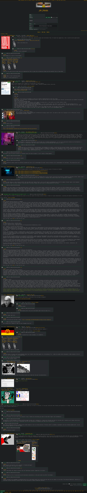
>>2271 (4, 122)
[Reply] (32, 36)
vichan (43, 487)
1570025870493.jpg (20, 443)
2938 (19, 185)
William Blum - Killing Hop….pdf (10, 62)
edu (43, 0)
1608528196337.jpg (10, 132)
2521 (19, 477)
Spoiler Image (55, 17)
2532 (19, 415)
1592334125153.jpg (30, 166)
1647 (19, 179)
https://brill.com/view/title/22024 (22, 298)
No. (28, 36)
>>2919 (21, 267)
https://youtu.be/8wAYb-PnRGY (20, 90)
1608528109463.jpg (10, 166)
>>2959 (4, 161)
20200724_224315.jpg (30, 81)
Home (6, 33)
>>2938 (38, 175)
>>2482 (19, 460)
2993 (30, 48)
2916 (19, 220)
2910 (42, 194)
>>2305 (4, 318)
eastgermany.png (28, 433)
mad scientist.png (6, 390)
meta (64, 0)
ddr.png (27, 326)
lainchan (46, 487)
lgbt (57, 0)
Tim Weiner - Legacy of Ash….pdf (4, 62)
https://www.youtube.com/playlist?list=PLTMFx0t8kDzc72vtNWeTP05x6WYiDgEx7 (31, 172)
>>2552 (36, 140)
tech (41, 0)
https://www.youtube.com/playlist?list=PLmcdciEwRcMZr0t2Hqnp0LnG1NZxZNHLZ (31, 173)
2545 (19, 427)
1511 (49, 434)
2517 (34, 308)
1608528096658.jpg (10, 294)
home (19, 0)
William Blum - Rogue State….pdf (15, 62)
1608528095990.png (10, 433)
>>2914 (4, 200)
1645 (34, 175)
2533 (19, 418)
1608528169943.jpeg (10, 110)
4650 (19, 357)
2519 (19, 317)
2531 (19, 411)
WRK (36, 0)
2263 (30, 92)
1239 (30, 36)
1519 (40, 295)
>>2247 (15, 93)
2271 (19, 109)
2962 (19, 125)
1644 (38, 167)
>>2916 (4, 249)
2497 (19, 462)
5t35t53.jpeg (26, 110)
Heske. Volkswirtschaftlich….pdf (12, 341)
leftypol (33, 0)
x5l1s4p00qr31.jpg (20, 363)
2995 (19, 53)
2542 (17, 423)
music (49, 0)
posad (53, 0)
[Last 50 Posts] (42, 327)
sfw (25, 0)
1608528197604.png (10, 326)
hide (4, 35)
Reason (71, 485)
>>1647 (36, 175)
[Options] (85, 0)
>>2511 (54, 434)
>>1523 (4, 464)
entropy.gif (18, 390)
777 (51, 0)
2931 (34, 332)
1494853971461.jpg (35, 445)
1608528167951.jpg (10, 81)
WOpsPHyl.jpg (13, 362)
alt (27, 0)
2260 (30, 87)
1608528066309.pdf (21, 40)
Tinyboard (39, 487)
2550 (34, 379)
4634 (19, 351)
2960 (19, 160)
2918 (19, 267)
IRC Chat (43, 32)
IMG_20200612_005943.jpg (31, 132)
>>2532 (4, 429)
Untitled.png (28, 378)
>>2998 (37, 36)
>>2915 (4, 222)
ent (46, 0)
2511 (19, 472)
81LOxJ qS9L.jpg (30, 35)
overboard (22, 0)
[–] (11, 36)
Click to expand (30, 86)
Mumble (48, 32)
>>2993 (35, 36)
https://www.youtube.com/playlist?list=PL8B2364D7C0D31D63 (27, 171)
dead (61, 0)
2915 (19, 199)
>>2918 (21, 247)
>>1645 (4, 181)
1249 (30, 39)
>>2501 (19, 305)
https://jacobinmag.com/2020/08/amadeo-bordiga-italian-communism (36, 319)
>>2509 (4, 478)
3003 (19, 73)
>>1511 (4, 474)
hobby (39, 0)
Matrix (39, 32)
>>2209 (4, 469)
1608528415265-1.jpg (26, 361)
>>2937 (4, 157)
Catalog (2, 33)
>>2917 (21, 220)
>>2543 (19, 146)
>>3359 (4, 353)
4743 (19, 360)
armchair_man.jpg (30, 294)
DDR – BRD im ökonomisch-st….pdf (4, 342)
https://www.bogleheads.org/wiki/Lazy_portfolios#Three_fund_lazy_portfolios (20, 128)
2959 (19, 155)
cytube (29, 0)
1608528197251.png (10, 378)
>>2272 (21, 109)
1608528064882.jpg (10, 35)
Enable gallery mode (84, 30)
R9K (59, 0)
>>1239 (15, 50)
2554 (34, 327)
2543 (34, 140)
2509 (19, 468)
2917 (19, 247)
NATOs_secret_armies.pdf (34, 40)
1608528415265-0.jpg (11, 361)
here (13, 218)
